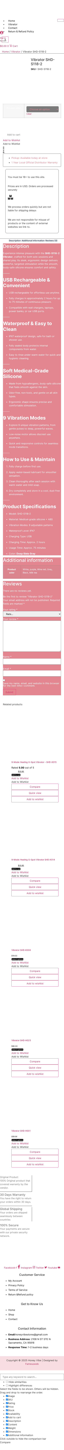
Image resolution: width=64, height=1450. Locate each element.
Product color (14, 108)
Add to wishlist (35, 799)
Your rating (10, 609)
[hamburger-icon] (60, 20)
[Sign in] (1, 33)
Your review (10, 619)
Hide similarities (17, 1382)
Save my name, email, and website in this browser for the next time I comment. (31, 684)
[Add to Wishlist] (7, 123)
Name (7, 657)
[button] (11, 140)
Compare (35, 786)
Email (7, 669)
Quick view (35, 792)
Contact (12, 27)
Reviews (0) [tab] (51, 240)
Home (11, 20)
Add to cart (13, 134)
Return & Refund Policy (21, 31)
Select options (17, 959)
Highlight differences (20, 1385)
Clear (29, 114)
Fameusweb (32, 1363)
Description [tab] (15, 240)
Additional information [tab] (33, 240)
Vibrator (12, 24)
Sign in (3, 38)
